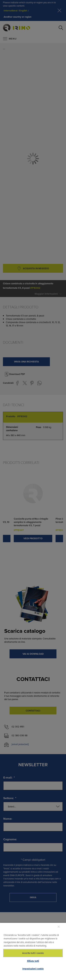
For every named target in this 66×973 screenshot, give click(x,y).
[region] (33, 947)
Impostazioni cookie (33, 968)
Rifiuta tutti (33, 961)
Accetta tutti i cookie (33, 953)
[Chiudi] (59, 927)
